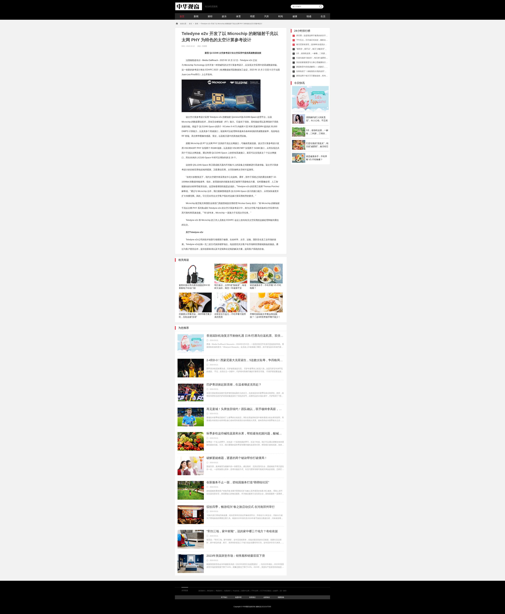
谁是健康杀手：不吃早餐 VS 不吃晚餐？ (316, 158)
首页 (182, 16)
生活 (323, 16)
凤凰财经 (227, 591)
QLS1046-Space (249, 117)
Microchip (188, 65)
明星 (252, 16)
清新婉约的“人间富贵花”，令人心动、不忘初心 (317, 119)
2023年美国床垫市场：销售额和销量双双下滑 (235, 555)
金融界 (275, 591)
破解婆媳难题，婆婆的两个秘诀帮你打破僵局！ (236, 458)
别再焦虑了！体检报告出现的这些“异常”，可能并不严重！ (312, 71)
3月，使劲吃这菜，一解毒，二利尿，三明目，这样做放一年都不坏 (312, 53)
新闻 (196, 16)
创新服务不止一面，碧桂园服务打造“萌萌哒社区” (237, 482)
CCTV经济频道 (265, 591)
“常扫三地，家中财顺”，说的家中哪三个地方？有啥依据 (242, 531)
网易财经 (219, 591)
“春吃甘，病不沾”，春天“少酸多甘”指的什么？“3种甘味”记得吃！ (312, 49)
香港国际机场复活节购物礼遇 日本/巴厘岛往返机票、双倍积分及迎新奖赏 (245, 335)
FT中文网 (254, 591)
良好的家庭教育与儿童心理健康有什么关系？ (312, 62)
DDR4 (260, 126)
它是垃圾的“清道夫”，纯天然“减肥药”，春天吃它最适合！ (312, 58)
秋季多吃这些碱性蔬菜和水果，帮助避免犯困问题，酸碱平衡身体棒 (245, 433)
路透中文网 (245, 591)
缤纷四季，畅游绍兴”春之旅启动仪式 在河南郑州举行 (240, 506)
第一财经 (283, 591)
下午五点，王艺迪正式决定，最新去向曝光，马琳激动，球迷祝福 (312, 40)
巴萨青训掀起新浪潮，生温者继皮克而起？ (233, 384)
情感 (309, 16)
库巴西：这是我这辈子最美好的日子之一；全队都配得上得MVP (312, 35)
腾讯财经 (210, 591)
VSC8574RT (239, 148)
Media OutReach (210, 60)
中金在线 (236, 591)
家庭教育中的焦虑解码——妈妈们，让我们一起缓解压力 (312, 67)
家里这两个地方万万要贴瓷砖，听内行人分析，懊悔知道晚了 (312, 76)
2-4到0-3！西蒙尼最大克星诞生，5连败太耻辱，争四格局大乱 (245, 360)
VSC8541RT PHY (192, 148)
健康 (294, 16)
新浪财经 (202, 591)
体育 (238, 16)
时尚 (280, 16)
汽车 (266, 16)
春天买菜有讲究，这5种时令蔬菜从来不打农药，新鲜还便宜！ (312, 44)
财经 (210, 16)
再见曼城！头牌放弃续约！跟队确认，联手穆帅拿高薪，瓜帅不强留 (245, 409)
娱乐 (224, 16)
